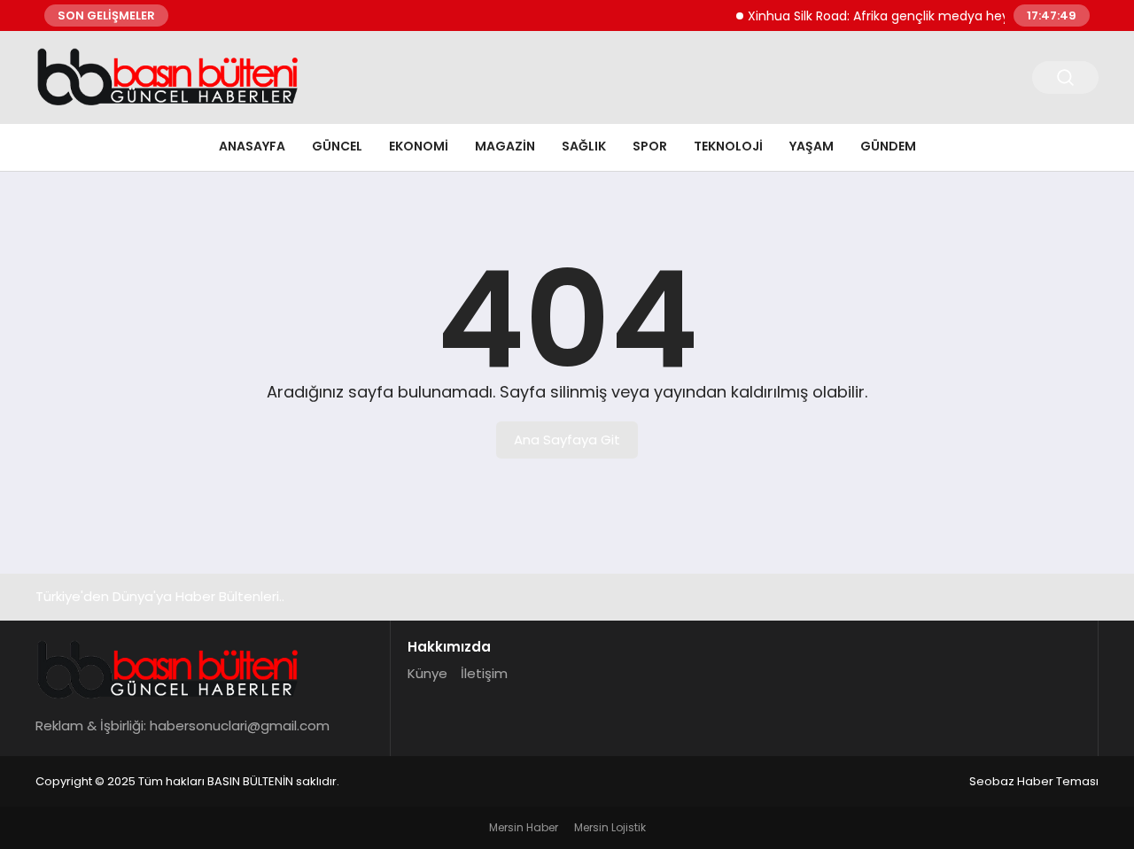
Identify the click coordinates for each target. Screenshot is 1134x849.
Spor (650, 146)
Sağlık (584, 146)
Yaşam (811, 146)
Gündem (888, 146)
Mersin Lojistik (610, 827)
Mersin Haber (523, 827)
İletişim (484, 673)
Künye (427, 673)
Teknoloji (728, 146)
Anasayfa (252, 146)
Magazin (505, 146)
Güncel (337, 146)
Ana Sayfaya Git (567, 439)
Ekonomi (418, 146)
